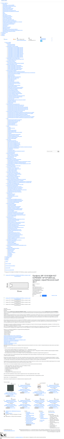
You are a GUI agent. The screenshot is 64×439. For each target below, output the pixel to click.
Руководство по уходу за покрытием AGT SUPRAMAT (13, 337)
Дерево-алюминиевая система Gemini (14, 67)
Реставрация (10, 254)
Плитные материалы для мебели (13, 82)
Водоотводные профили (7, 7)
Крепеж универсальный (12, 131)
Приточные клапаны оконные (13, 177)
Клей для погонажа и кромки (13, 121)
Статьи (41, 421)
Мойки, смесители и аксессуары (13, 77)
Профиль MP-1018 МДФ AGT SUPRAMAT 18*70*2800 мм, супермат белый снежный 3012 (10, 405)
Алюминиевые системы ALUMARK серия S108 (15, 53)
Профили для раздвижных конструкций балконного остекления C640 (20, 181)
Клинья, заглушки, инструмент (13, 155)
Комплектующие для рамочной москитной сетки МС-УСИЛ (18, 109)
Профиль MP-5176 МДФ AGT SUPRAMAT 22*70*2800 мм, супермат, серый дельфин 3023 (53, 390)
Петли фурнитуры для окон (12, 228)
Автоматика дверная (11, 44)
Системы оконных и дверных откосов (14, 168)
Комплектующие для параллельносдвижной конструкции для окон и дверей (21, 112)
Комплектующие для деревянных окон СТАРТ (15, 184)
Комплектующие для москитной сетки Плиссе (16, 106)
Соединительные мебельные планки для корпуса (16, 95)
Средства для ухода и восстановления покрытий (16, 151)
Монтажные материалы (7, 15)
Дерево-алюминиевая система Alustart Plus (15, 66)
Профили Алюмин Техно (12, 60)
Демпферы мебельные (12, 100)
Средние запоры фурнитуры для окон (14, 233)
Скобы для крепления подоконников (14, 134)
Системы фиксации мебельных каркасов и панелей (16, 99)
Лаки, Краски (5, 14)
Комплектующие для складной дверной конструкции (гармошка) (19, 115)
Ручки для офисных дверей (12, 211)
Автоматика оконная (11, 45)
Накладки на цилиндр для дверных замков (15, 208)
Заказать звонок (4, 0)
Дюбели (9, 129)
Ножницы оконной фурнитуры (13, 226)
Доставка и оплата (4, 32)
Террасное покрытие (11, 193)
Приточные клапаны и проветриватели (9, 20)
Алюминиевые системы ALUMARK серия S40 (15, 47)
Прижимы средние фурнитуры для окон (15, 230)
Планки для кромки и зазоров (13, 196)
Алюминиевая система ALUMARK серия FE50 (15, 56)
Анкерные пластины (11, 128)
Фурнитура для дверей (6, 27)
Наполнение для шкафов (12, 78)
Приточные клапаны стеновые (13, 178)
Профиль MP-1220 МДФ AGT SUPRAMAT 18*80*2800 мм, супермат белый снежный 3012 (53, 405)
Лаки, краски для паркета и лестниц (14, 142)
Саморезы (9, 133)
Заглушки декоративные (12, 130)
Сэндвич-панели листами (12, 170)
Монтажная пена (11, 157)
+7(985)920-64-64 (43, 39)
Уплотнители (9, 198)
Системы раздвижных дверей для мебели (15, 93)
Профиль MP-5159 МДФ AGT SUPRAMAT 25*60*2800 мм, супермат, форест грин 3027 (25, 390)
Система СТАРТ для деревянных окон (9, 22)
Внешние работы (11, 250)
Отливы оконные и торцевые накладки (14, 174)
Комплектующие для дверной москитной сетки (16, 105)
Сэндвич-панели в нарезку (12, 169)
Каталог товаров (8, 42)
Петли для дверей (11, 210)
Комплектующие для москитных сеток (9, 10)
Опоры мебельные (11, 79)
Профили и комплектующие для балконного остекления (12, 21)
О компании (3, 33)
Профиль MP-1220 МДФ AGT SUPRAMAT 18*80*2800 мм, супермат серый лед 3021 (25, 405)
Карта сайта (42, 420)
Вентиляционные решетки (12, 175)
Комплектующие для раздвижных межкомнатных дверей (17, 114)
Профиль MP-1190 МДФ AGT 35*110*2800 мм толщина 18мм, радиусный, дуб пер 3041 (39, 405)
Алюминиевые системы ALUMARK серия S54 (15, 50)
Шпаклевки (10, 253)
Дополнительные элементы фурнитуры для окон (16, 219)
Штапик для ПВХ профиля (12, 238)
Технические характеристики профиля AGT (11, 340)
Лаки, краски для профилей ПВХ (13, 145)
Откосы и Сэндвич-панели (7, 18)
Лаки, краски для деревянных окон (14, 143)
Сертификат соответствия (8, 344)
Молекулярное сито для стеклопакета (14, 190)
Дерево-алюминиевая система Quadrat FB (15, 68)
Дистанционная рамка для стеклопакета (15, 188)
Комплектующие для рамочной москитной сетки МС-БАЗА (18, 107)
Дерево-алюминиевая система (8, 8)
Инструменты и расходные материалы (14, 159)
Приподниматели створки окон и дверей (15, 132)
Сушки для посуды (11, 98)
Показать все (28, 424)
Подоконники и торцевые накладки (14, 173)
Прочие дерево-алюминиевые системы (14, 69)
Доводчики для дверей (12, 205)
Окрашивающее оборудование (13, 147)
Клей (3, 12)
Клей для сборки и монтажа (12, 124)
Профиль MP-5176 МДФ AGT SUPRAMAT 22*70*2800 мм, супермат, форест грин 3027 (10, 393)
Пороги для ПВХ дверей (12, 138)
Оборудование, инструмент (7, 16)
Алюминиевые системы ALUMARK (8, 5)
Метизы (9, 246)
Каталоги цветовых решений (13, 141)
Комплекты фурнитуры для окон (13, 224)
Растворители (10, 148)
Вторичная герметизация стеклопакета (14, 186)
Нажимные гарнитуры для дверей (14, 207)
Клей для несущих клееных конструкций (15, 119)
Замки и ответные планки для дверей (14, 206)
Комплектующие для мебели (8, 9)
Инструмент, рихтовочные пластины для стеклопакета (17, 189)
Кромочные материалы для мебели (14, 73)
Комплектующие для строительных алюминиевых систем (12, 30)
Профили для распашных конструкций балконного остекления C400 (19, 182)
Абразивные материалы (12, 140)
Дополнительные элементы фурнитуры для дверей (16, 214)
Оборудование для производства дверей (15, 209)
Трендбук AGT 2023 (7, 341)
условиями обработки (19, 437)
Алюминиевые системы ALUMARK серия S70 (15, 51)
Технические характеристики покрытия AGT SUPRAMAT (13, 336)
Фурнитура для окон (6, 28)
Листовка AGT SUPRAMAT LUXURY (9, 338)
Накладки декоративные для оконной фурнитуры (16, 225)
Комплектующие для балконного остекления (15, 180)
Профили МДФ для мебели (12, 86)
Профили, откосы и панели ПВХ (13, 167)
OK (0, 438)
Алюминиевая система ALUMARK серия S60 (15, 54)
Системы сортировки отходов (13, 94)
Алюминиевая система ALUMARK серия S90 (15, 55)
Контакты (3, 35)
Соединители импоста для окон (13, 135)
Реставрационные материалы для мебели (15, 88)
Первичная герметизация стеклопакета (15, 191)
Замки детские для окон (12, 221)
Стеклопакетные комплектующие (8, 23)
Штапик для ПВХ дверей (12, 243)
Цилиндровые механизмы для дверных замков (16, 212)
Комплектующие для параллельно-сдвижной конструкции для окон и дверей (21, 116)
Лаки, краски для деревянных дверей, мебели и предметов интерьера (20, 146)
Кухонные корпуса (11, 74)
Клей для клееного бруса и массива (14, 120)
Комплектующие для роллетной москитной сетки (16, 110)
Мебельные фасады (11, 75)
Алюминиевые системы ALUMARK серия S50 (15, 49)
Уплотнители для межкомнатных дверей (15, 201)
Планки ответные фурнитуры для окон (14, 229)
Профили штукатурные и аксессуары (14, 165)
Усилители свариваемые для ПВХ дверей (15, 136)
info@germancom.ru (8, 413)
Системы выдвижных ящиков (13, 90)
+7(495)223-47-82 (43, 38)
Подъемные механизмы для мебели (14, 83)
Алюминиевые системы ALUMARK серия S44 (15, 48)
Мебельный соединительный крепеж (14, 76)
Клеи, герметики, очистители (13, 154)
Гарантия (3, 34)
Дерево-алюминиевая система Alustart (14, 65)
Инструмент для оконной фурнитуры (14, 223)
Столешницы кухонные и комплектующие (15, 96)
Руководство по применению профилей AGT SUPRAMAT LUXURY (15, 339)
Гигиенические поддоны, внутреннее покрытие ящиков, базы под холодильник (21, 72)
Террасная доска (5, 24)
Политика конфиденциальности (9, 430)
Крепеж (4, 13)
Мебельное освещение (12, 101)
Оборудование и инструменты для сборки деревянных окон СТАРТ (19, 163)
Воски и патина (10, 251)
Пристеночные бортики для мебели (14, 85)
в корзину (44, 295)
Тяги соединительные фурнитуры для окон (15, 234)
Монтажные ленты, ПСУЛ (12, 156)
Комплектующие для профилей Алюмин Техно (16, 59)
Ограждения (10, 197)
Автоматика (5, 4)
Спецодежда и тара (11, 150)
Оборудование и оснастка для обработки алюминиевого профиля (19, 161)
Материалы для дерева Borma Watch (9, 31)
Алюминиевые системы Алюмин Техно (9, 6)
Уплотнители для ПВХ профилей (13, 202)
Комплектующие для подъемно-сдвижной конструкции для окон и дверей (20, 117)
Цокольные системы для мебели (13, 97)
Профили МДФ (10, 102)
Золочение (10, 255)
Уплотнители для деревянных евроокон (15, 199)
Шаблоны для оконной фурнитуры (14, 235)
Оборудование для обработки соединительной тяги (17, 162)
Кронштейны (10, 247)
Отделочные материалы (7, 17)
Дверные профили (11, 242)
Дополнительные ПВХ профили (13, 244)
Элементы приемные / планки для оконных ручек (16, 237)
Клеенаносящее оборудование (13, 160)
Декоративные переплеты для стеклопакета (15, 187)
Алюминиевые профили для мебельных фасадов (16, 71)
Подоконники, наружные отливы (8, 19)
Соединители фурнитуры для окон (14, 232)
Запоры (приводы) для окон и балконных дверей (16, 222)
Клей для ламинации (11, 123)
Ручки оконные (10, 231)
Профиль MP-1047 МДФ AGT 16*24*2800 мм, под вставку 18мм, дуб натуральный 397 (39, 392)
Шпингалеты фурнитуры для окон (14, 236)
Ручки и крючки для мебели (12, 89)
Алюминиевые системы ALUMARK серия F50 (15, 52)
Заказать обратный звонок (21, 40)
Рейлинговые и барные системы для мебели (15, 87)
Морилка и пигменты (11, 252)
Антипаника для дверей (12, 204)
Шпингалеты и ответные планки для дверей (15, 213)
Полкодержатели (11, 84)
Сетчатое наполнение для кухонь (13, 91)
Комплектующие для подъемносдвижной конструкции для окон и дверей (20, 113)
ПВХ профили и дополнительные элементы (10, 29)
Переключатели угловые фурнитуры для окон (16, 227)
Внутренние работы (11, 249)
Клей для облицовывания (12, 122)
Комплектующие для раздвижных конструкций (11, 11)
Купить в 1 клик (54, 295)
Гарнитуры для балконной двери (13, 220)
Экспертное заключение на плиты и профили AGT (12, 335)
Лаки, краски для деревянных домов (14, 144)
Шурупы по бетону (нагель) (12, 137)
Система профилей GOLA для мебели (14, 92)
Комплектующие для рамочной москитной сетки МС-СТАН (18, 108)
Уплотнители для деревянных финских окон (15, 200)
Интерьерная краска (11, 152)
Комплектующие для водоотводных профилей (16, 63)
